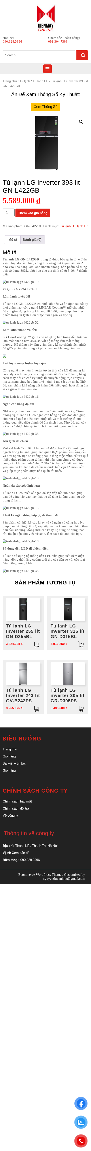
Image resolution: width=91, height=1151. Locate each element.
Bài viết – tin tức (14, 763)
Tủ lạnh (24, 81)
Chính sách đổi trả (16, 808)
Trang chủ (10, 81)
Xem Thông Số (45, 107)
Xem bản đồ (20, 853)
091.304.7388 (58, 41)
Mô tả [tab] (12, 239)
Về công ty (10, 815)
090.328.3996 (12, 41)
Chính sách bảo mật (17, 801)
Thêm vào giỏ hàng (32, 213)
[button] (81, 122)
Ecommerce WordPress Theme (39, 874)
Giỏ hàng (9, 756)
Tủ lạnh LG (40, 81)
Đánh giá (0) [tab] (32, 239)
